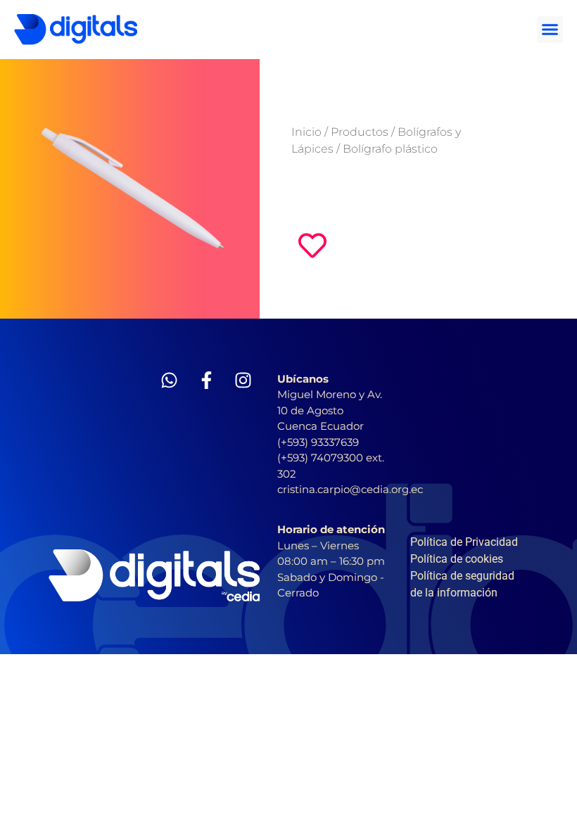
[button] (550, 29)
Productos (359, 132)
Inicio (306, 132)
